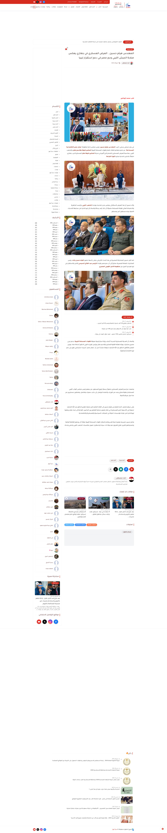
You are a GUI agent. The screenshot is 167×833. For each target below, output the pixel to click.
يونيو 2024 (54, 281)
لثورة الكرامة (110, 156)
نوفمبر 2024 (54, 270)
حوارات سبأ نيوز (54, 172)
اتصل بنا (100, 2)
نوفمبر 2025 (54, 243)
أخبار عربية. (55, 124)
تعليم (72, 7)
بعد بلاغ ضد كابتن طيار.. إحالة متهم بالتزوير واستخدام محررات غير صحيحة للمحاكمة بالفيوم (48, 601)
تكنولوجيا (60, 7)
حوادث (57, 169)
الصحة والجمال (54, 139)
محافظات (56, 194)
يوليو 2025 (54, 252)
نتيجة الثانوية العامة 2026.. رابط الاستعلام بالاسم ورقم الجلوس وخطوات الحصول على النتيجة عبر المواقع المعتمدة (86, 760)
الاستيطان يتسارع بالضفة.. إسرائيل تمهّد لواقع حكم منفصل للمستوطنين (75, 514)
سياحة (57, 185)
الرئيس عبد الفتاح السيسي (87, 263)
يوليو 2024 (54, 279)
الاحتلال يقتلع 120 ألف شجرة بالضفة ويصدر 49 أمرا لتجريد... (113, 323)
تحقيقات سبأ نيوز (54, 151)
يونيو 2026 (54, 227)
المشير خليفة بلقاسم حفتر (82, 150)
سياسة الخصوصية (84, 2)
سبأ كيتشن (55, 182)
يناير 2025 (55, 266)
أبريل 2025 (54, 259)
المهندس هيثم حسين (107, 147)
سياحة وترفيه (55, 188)
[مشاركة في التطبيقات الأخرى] (110, 469)
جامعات (56, 166)
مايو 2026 (55, 229)
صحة (65, 7)
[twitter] (37, 2)
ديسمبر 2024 (54, 268)
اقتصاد (78, 7)
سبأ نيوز (114, 829)
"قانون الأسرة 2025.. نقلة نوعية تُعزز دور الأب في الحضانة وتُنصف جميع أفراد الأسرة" (95, 818)
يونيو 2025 (54, 254)
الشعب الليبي (87, 205)
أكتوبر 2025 (54, 245)
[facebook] (44, 2)
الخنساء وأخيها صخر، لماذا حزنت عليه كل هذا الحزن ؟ (104, 789)
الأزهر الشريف (54, 133)
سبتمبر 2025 (54, 248)
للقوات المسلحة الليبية (83, 341)
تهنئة (57, 160)
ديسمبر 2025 (54, 241)
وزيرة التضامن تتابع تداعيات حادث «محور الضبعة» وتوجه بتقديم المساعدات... (99, 42)
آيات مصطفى (125, 63)
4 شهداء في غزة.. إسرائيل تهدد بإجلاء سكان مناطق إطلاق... (99, 513)
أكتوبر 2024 (54, 272)
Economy (56, 209)
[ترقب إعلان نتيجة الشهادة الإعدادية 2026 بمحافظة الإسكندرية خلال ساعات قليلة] (127, 781)
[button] (126, 469)
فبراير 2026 (54, 236)
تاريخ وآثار (56, 148)
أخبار (100, 7)
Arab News (55, 206)
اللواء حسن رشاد (78, 260)
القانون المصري (54, 142)
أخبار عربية (130, 49)
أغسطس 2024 (53, 277)
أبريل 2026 (54, 232)
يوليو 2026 (54, 225)
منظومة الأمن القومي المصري (109, 266)
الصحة (57, 136)
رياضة (48, 7)
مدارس (56, 197)
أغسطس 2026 (53, 223)
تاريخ (57, 145)
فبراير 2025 (54, 263)
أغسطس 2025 (53, 250)
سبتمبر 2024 (54, 275)
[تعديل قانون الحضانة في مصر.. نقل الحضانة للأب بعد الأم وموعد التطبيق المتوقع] (127, 800)
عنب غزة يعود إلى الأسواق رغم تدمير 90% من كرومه (116, 329)
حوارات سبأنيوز (40, 7)
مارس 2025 (54, 261)
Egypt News (55, 212)
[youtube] (34, 2)
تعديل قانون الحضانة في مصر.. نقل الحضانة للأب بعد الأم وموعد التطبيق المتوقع (96, 799)
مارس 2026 (54, 234)
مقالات (53, 7)
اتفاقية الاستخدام (72, 2)
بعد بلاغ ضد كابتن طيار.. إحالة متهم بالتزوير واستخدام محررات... (124, 514)
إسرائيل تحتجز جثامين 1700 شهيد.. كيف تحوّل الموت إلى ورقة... (112, 334)
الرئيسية (105, 7)
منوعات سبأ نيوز (54, 203)
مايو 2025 (55, 257)
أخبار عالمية (55, 118)
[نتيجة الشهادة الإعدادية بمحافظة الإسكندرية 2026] (127, 771)
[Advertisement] (83, 26)
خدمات (32, 7)
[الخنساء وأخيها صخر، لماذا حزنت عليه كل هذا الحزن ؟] (127, 790)
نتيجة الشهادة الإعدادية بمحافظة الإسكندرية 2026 (105, 770)
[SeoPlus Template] (133, 829)
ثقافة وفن (84, 7)
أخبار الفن (92, 7)
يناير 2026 (55, 238)
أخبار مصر (113, 460)
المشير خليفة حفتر (88, 153)
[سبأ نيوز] (122, 5)
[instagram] (40, 2)
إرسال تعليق (127, 532)
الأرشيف (93, 2)
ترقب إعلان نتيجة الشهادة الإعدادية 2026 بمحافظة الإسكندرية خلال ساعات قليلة (96, 780)
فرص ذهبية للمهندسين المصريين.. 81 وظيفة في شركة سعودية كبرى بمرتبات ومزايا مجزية (93, 808)
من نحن (106, 2)
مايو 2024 (55, 284)
